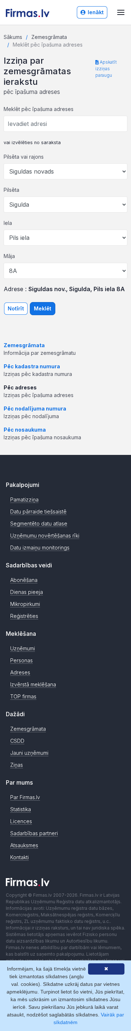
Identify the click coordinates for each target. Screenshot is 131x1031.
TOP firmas (23, 696)
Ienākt (96, 12)
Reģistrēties (24, 616)
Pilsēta (11, 190)
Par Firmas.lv (25, 797)
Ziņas (16, 765)
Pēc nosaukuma (25, 430)
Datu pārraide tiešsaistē (38, 511)
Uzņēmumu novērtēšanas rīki (44, 535)
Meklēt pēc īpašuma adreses (39, 109)
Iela (8, 223)
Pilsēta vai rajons (24, 157)
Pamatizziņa (24, 499)
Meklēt (42, 308)
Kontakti (19, 857)
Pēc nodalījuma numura (35, 408)
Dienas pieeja (26, 592)
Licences (21, 821)
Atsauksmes (24, 845)
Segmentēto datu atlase (38, 523)
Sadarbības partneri (34, 833)
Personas (21, 660)
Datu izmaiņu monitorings (40, 547)
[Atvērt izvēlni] (121, 12)
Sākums (13, 37)
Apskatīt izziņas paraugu (106, 68)
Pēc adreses (20, 387)
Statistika (20, 809)
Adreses (20, 672)
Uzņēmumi (22, 648)
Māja (9, 256)
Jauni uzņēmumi (29, 753)
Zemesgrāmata (49, 37)
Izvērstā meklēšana (33, 684)
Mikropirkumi (25, 604)
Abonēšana (23, 580)
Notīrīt (16, 308)
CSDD (17, 741)
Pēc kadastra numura (32, 366)
